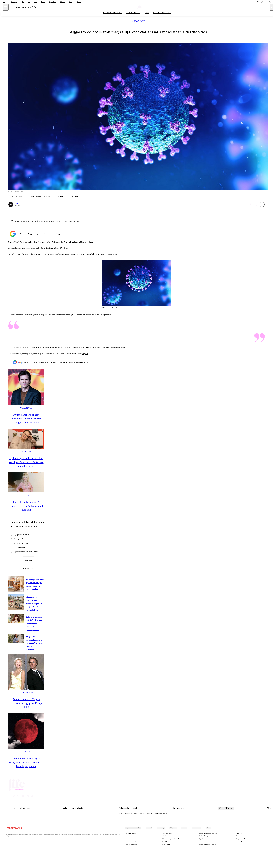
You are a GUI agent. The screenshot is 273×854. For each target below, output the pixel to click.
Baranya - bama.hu (129, 836)
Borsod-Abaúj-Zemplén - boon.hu (133, 841)
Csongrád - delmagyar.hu (131, 844)
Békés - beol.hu (129, 839)
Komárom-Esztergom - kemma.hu (207, 836)
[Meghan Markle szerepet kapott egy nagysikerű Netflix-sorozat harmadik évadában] (16, 638)
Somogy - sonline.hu (204, 841)
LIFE (66, 362)
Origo (4, 2)
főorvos (75, 196)
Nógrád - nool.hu (203, 839)
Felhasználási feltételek (128, 808)
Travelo (43, 2)
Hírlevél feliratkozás (21, 808)
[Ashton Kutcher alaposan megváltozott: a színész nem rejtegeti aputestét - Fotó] (26, 387)
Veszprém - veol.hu (241, 839)
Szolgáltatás (197, 828)
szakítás (26, 452)
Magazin (173, 828)
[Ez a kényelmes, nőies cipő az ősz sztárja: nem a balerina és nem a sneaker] (16, 584)
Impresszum (178, 808)
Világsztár (26, 408)
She (29, 2)
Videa (35, 2)
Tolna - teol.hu (239, 833)
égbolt (26, 752)
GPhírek (62, 2)
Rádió (209, 828)
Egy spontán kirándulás (21, 535)
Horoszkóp (21, 7)
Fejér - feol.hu (165, 836)
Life (23, 2)
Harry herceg (133, 13)
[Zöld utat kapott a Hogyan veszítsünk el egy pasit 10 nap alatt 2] (26, 672)
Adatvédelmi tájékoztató (74, 808)
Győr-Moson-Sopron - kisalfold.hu (171, 839)
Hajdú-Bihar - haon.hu (167, 841)
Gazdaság (161, 828)
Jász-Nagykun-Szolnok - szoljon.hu (208, 833)
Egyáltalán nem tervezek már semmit (26, 552)
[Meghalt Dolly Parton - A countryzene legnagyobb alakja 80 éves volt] (26, 482)
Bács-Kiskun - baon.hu (130, 833)
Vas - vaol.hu (239, 836)
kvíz (147, 13)
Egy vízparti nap (19, 547)
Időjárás (34, 7)
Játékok (79, 2)
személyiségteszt (162, 13)
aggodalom (138, 21)
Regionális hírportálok (133, 828)
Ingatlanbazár (52, 2)
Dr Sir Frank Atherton (40, 196)
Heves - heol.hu (166, 844)
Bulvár (184, 828)
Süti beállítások (225, 808)
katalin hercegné (112, 13)
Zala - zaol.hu (239, 841)
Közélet (149, 828)
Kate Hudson (26, 692)
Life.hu (18, 203)
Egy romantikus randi (21, 543)
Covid (60, 196)
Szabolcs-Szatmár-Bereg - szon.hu (207, 844)
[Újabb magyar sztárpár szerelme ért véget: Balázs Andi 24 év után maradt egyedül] (26, 439)
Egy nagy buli (18, 539)
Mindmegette (14, 2)
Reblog (70, 2)
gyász (26, 495)
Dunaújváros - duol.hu (167, 833)
